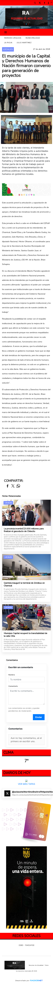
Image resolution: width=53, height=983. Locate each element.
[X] (39, 2)
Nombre (11, 675)
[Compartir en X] (13, 486)
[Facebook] (44, 2)
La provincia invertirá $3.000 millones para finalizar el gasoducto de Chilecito (24, 530)
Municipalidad (33, 38)
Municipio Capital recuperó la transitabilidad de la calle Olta (25, 634)
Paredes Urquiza (12, 38)
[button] (35, 2)
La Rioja (8, 43)
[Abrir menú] (5, 32)
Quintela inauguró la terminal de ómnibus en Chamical (24, 584)
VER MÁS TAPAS (26, 784)
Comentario (13, 686)
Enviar (38, 717)
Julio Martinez (24, 43)
